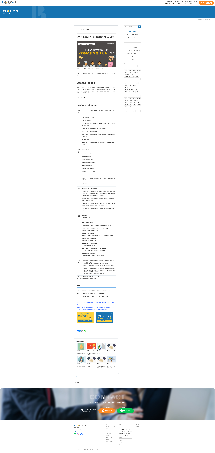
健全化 (134, 91)
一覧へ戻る (77, 382)
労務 (137, 91)
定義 (130, 85)
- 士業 (120, 444)
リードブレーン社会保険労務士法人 (133, 50)
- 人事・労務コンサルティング (124, 427)
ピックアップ (132, 59)
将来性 (130, 98)
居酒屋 (126, 85)
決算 (134, 98)
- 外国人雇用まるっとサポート (124, 429)
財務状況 (138, 111)
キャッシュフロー (131, 68)
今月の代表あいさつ (133, 44)
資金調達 (126, 100)
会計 (126, 68)
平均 (129, 91)
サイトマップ (96, 449)
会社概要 (137, 424)
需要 (126, 91)
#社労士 (136, 83)
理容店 (134, 111)
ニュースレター (109, 433)
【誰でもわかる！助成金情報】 (133, 40)
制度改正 (138, 98)
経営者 (126, 102)
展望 (134, 85)
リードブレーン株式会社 (133, 47)
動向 (131, 100)
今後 (131, 104)
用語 (137, 68)
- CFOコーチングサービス (123, 435)
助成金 (130, 70)
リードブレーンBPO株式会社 (133, 34)
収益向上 (135, 72)
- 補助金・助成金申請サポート (124, 433)
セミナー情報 (108, 443)
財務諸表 (135, 100)
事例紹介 (107, 435)
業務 (131, 106)
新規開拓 (126, 78)
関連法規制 (127, 74)
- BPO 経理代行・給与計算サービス (125, 431)
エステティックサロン (128, 87)
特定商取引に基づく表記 (87, 449)
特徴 (136, 89)
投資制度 (126, 106)
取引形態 (138, 70)
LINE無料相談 (138, 431)
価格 (129, 111)
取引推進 (126, 104)
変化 (134, 102)
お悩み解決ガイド (109, 441)
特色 (139, 78)
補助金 (131, 78)
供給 (132, 83)
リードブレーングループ (132, 37)
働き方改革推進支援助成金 (129, 89)
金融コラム (108, 439)
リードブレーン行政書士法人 (132, 53)
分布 (126, 98)
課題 (134, 104)
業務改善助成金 (127, 76)
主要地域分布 (127, 83)
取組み (131, 102)
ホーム (3, 19)
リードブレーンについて (110, 426)
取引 (134, 70)
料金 (126, 70)
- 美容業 (120, 442)
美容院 (137, 76)
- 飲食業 (120, 440)
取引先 (126, 72)
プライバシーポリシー (77, 449)
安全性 (139, 104)
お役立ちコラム (7, 19)
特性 (134, 106)
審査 (126, 111)
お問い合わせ (138, 428)
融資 (135, 78)
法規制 (132, 74)
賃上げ (131, 72)
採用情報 (137, 426)
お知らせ (132, 56)
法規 (133, 76)
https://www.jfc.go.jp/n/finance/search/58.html (87, 278)
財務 (138, 102)
